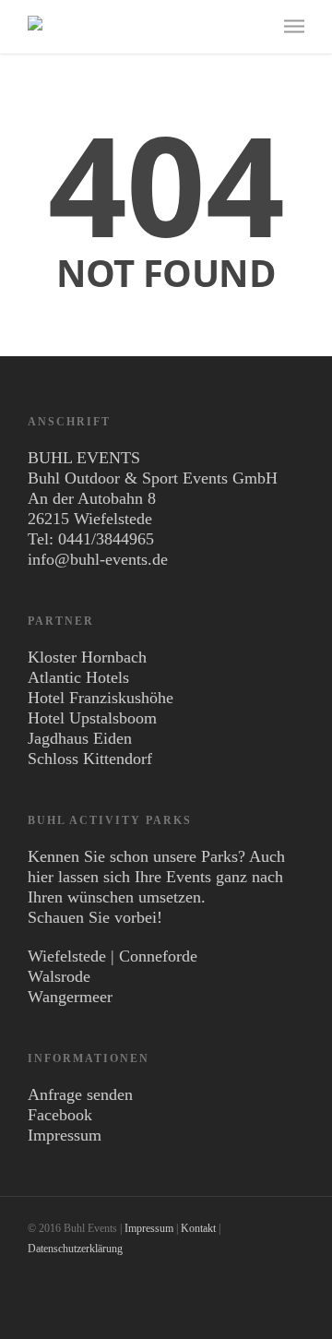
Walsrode (59, 976)
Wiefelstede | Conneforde (112, 956)
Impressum (64, 1135)
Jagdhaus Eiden (80, 738)
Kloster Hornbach (87, 657)
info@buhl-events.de (98, 559)
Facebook (60, 1115)
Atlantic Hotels (78, 677)
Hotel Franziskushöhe (100, 697)
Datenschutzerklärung (75, 1248)
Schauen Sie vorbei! (95, 917)
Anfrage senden (80, 1094)
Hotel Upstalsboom (92, 718)
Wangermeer (70, 996)
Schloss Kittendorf (90, 758)
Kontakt (198, 1228)
